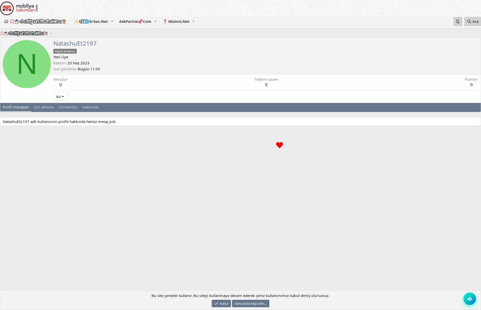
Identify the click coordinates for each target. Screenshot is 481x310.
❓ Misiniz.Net (176, 21)
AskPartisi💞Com (135, 21)
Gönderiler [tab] (68, 106)
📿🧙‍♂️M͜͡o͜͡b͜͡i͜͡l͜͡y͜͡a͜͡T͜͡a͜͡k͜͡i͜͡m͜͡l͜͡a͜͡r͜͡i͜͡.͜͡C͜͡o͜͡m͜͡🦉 (38, 21)
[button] (111, 21)
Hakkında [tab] (90, 106)
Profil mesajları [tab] (16, 106)
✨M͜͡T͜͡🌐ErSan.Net (91, 21)
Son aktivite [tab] (44, 106)
